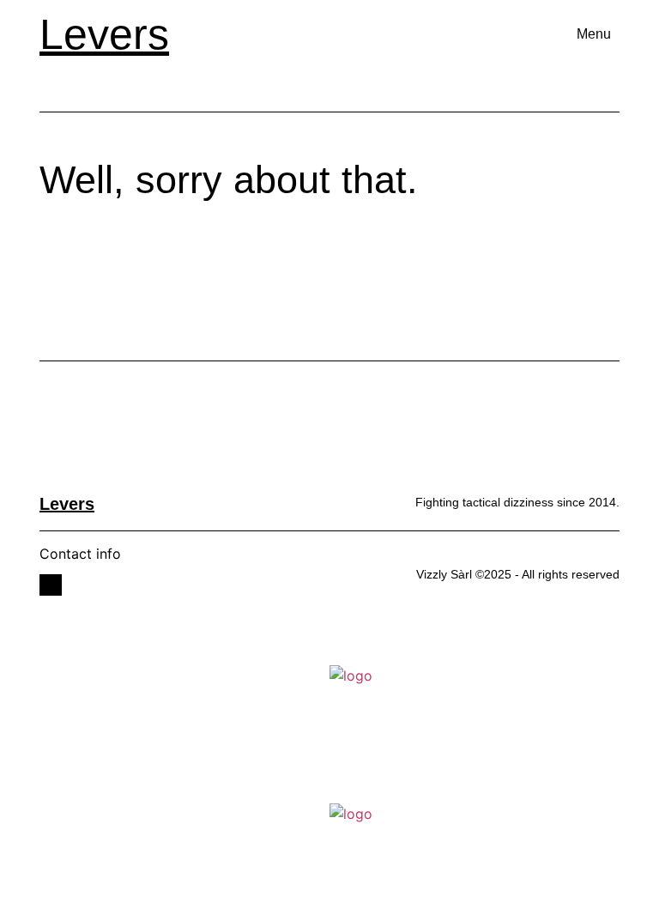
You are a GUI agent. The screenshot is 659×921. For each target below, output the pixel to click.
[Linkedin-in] (50, 585)
